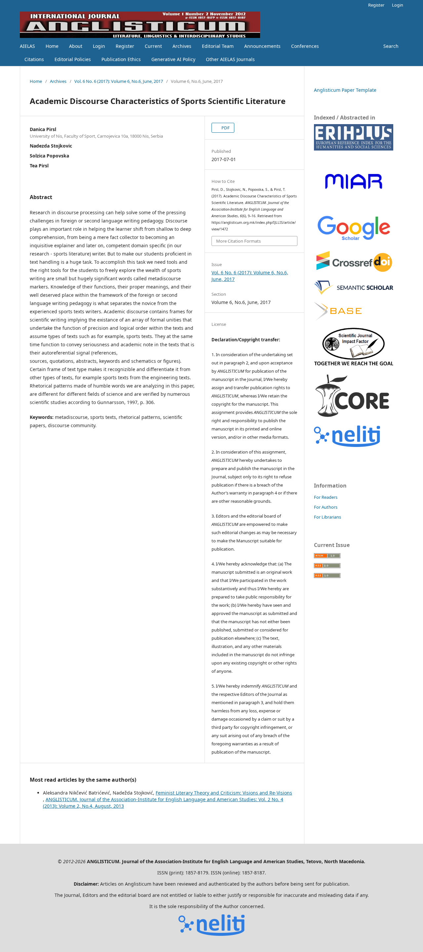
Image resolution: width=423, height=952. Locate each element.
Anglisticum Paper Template (345, 90)
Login (99, 46)
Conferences (305, 46)
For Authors (325, 507)
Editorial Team (218, 46)
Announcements (262, 46)
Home (52, 46)
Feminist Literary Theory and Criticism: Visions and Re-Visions (224, 793)
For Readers (325, 497)
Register (125, 46)
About (75, 46)
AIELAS (27, 46)
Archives (182, 46)
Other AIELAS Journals (230, 59)
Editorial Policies (73, 59)
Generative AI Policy (173, 59)
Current (153, 46)
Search (390, 46)
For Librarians (327, 517)
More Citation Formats (238, 241)
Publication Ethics (121, 59)
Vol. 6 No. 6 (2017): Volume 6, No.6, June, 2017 (118, 81)
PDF (225, 128)
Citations (34, 59)
